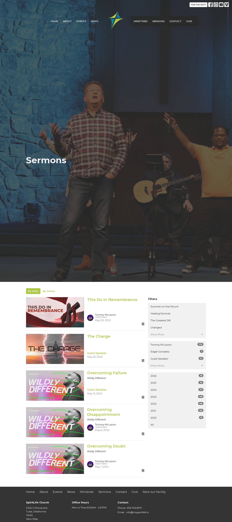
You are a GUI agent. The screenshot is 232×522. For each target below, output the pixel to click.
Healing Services (160, 313)
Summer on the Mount (164, 306)
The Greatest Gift (161, 320)
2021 (176, 410)
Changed (156, 327)
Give (189, 21)
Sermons (158, 21)
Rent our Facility (154, 492)
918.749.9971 (198, 4)
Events (81, 21)
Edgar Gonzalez (176, 351)
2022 (176, 403)
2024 (176, 389)
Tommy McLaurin (176, 344)
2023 (176, 396)
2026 (176, 375)
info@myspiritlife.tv (137, 512)
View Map (32, 518)
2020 (176, 417)
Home (54, 21)
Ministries (141, 21)
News (94, 21)
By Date (33, 291)
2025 (176, 382)
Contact (175, 21)
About (67, 21)
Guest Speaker (176, 358)
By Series (49, 291)
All (152, 424)
